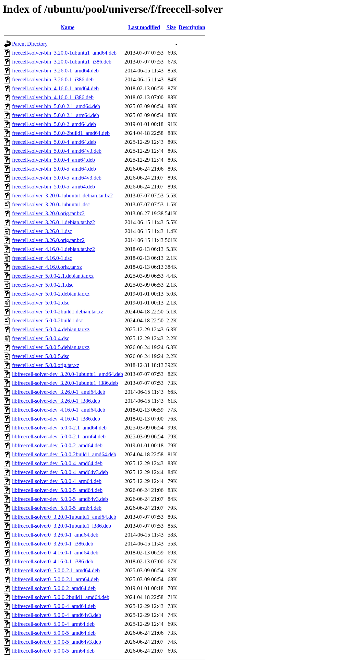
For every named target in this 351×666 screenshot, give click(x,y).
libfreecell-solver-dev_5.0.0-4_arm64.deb (56, 481)
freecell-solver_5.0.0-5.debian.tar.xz (50, 347)
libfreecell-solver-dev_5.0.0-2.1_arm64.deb (59, 436)
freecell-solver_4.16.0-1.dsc (42, 258)
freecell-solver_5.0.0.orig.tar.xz (45, 365)
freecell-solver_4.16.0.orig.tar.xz (47, 267)
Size (171, 27)
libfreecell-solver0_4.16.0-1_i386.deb (52, 561)
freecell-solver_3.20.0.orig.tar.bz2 (48, 213)
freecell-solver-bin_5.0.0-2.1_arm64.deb (55, 115)
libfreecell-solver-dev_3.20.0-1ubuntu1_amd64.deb (67, 374)
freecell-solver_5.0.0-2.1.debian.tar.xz (53, 276)
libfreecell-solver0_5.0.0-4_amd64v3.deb (56, 615)
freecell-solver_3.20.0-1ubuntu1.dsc (51, 204)
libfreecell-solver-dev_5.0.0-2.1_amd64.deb (59, 427)
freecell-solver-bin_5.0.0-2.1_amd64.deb (56, 106)
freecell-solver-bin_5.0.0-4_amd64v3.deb (56, 151)
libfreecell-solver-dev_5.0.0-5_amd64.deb (57, 490)
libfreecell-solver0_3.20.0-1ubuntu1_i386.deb (61, 526)
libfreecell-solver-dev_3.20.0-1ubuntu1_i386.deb (65, 383)
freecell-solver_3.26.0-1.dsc (42, 231)
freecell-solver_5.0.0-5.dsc (40, 356)
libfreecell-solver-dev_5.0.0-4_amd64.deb (57, 463)
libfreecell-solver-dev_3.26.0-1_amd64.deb (58, 392)
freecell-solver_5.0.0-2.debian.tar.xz (50, 294)
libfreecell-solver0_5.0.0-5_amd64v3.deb (56, 642)
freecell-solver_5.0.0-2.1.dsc (42, 285)
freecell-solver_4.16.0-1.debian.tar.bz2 (53, 249)
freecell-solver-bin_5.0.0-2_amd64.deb (54, 124)
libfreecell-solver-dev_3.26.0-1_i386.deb (56, 401)
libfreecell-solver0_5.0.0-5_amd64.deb (54, 633)
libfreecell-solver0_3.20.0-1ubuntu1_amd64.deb (64, 517)
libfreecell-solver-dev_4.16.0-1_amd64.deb (58, 410)
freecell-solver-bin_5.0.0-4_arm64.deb (53, 160)
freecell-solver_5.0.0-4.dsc (40, 338)
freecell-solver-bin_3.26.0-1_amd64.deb (55, 70)
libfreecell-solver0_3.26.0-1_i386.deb (52, 544)
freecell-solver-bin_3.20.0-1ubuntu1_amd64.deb (64, 53)
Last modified (144, 27)
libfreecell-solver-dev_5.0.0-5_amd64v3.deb (60, 499)
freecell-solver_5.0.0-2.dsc (40, 303)
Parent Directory (30, 44)
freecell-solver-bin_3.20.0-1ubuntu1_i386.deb (61, 62)
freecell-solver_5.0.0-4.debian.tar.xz (50, 329)
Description (192, 27)
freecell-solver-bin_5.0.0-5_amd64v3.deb (56, 178)
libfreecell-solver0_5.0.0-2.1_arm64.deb (55, 579)
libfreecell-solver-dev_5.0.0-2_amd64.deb (57, 445)
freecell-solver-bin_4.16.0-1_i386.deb (53, 97)
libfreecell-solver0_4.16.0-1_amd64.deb (55, 552)
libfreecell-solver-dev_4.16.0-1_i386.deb (56, 419)
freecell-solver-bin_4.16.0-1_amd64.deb (55, 88)
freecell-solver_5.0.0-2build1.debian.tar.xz (57, 311)
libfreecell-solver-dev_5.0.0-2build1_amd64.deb (64, 454)
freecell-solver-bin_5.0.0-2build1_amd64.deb (61, 133)
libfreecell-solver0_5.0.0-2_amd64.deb (54, 588)
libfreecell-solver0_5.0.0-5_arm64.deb (53, 651)
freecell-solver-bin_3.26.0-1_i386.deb (53, 79)
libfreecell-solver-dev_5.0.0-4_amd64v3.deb (60, 472)
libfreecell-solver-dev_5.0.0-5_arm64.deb (56, 508)
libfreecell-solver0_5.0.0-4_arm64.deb (53, 624)
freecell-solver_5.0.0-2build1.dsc (47, 320)
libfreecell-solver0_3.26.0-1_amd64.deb (55, 535)
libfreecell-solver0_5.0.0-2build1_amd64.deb (60, 597)
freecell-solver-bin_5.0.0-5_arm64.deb (53, 187)
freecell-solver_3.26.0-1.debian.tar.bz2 (53, 222)
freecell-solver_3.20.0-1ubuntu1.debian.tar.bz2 (62, 195)
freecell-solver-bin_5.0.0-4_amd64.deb (54, 142)
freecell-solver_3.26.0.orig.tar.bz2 (48, 240)
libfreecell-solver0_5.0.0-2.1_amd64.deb (56, 570)
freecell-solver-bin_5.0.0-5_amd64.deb (54, 169)
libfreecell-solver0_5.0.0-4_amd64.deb (54, 606)
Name (67, 27)
